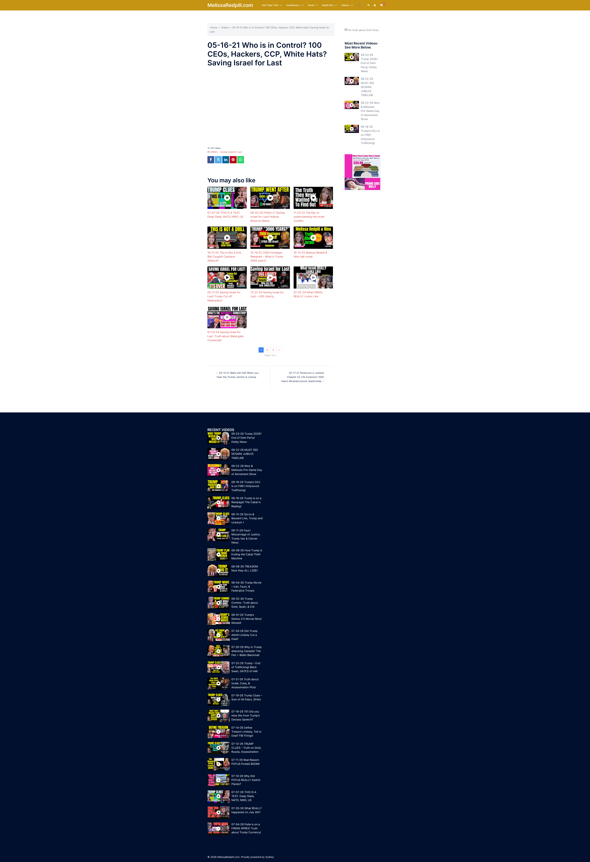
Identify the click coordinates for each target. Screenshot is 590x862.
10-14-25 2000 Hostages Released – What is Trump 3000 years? (266, 256)
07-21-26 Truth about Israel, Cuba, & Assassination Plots (245, 683)
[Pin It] (233, 159)
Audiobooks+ (293, 5)
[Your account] (375, 5)
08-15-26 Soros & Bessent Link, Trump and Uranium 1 (247, 518)
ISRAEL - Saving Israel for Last (226, 152)
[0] (381, 5)
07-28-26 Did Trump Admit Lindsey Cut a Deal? (244, 635)
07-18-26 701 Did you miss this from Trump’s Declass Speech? (245, 715)
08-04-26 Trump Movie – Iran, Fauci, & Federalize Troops (246, 586)
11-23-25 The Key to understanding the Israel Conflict (309, 216)
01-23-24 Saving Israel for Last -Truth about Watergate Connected (225, 336)
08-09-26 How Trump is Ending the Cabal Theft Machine (246, 554)
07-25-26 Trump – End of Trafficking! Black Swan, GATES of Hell (245, 667)
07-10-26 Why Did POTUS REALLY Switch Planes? (245, 780)
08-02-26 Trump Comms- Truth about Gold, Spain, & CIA (244, 602)
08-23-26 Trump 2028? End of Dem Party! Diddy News (369, 63)
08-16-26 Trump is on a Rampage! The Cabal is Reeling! (246, 502)
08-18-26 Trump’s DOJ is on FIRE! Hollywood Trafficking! (370, 135)
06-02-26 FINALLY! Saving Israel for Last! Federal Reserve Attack (267, 216)
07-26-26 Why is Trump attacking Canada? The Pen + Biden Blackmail (246, 651)
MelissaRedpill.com (230, 5)
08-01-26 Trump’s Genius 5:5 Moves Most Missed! (246, 619)
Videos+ (345, 5)
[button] (359, 5)
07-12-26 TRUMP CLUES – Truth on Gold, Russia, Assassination (246, 747)
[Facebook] (210, 159)
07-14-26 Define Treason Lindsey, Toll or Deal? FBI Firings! (246, 731)
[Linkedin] (225, 159)
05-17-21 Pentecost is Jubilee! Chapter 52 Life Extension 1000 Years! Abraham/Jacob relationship (302, 377)
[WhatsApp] (240, 159)
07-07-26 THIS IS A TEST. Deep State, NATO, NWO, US (243, 796)
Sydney (269, 856)
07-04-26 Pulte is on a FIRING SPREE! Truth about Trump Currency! (246, 828)
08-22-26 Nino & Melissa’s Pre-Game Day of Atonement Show (370, 111)
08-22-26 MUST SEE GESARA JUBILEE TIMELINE (367, 87)
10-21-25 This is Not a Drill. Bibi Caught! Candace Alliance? (224, 256)
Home (213, 27)
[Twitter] (218, 159)
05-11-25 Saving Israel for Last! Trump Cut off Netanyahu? (223, 296)
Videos (225, 27)
